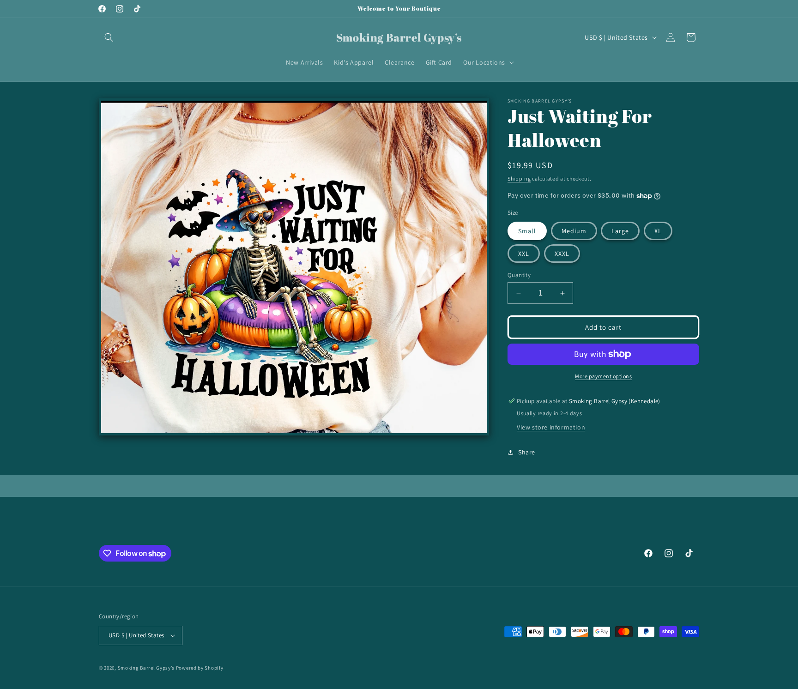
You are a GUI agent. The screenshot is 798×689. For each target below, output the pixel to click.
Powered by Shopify (200, 668)
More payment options (603, 376)
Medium (574, 231)
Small (527, 231)
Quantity (519, 275)
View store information (551, 427)
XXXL (562, 253)
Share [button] (526, 452)
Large (620, 231)
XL (658, 231)
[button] (109, 37)
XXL (523, 253)
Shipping (519, 178)
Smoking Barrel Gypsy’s (146, 668)
